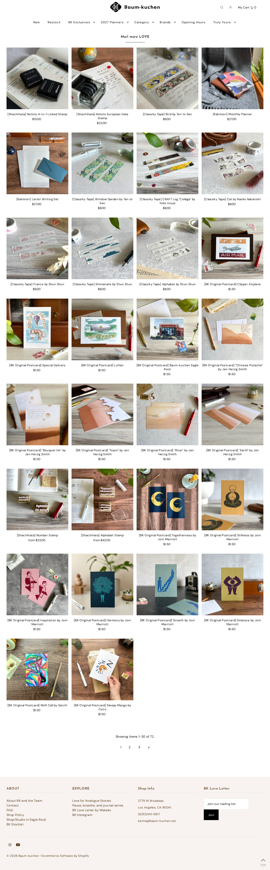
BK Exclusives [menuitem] (79, 22)
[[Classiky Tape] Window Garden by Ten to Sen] (102, 163)
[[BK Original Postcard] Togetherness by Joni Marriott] (167, 499)
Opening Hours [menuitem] (194, 22)
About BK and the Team (24, 801)
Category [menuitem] (141, 22)
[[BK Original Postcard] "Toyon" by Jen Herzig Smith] (102, 414)
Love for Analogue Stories (91, 801)
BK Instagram (82, 815)
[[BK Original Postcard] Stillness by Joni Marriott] (232, 499)
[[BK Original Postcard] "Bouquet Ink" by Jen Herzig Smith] (37, 414)
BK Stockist (15, 824)
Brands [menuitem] (165, 22)
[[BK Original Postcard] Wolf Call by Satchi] (37, 669)
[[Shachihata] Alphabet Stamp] (102, 499)
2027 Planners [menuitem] (112, 22)
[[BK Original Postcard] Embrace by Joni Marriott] (232, 584)
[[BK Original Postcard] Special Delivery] (37, 329)
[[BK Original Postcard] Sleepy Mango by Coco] (102, 669)
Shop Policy (15, 815)
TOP (263, 864)
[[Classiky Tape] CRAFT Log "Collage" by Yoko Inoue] (167, 163)
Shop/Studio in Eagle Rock (26, 820)
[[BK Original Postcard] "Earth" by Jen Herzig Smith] (232, 414)
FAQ (10, 810)
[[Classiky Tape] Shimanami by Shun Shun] (102, 248)
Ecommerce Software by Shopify (65, 856)
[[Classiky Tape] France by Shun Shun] (37, 248)
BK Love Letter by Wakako (91, 810)
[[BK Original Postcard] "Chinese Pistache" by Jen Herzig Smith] (232, 329)
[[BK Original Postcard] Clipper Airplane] (232, 248)
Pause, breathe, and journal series (98, 805)
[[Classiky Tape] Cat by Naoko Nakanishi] (232, 163)
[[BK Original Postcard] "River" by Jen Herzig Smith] (167, 414)
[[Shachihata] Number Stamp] (37, 499)
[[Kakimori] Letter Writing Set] (37, 163)
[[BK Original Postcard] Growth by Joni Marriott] (167, 584)
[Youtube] (18, 845)
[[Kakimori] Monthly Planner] (232, 78)
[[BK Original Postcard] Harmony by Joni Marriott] (102, 584)
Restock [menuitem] (54, 22)
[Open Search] (221, 7)
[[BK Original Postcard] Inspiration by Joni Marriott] (37, 584)
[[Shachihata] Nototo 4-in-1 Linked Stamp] (37, 78)
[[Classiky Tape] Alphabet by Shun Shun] (167, 248)
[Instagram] (9, 845)
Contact (13, 805)
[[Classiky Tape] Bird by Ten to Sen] (167, 78)
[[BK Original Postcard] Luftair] (102, 329)
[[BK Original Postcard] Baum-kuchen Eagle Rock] (167, 329)
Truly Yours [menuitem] (222, 22)
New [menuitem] (36, 22)
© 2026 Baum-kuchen (23, 856)
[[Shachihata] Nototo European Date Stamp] (102, 78)
